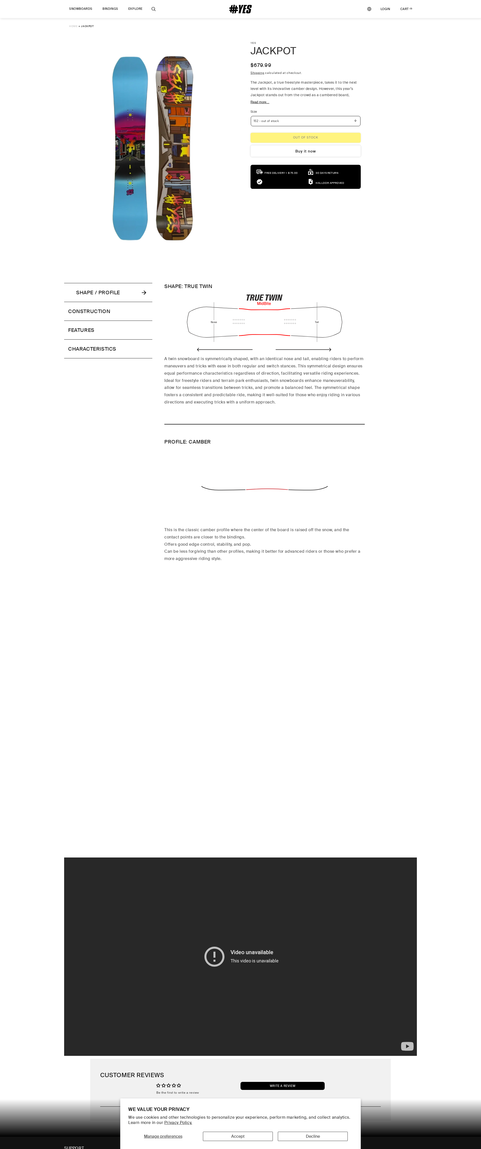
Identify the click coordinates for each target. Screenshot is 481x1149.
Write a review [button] (282, 1086)
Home (73, 26)
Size (254, 111)
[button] (80, 9)
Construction (89, 311)
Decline (313, 1136)
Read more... (260, 102)
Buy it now (305, 151)
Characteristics (92, 349)
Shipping (257, 73)
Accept (238, 1136)
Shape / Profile (98, 292)
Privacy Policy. (178, 1122)
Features (81, 330)
